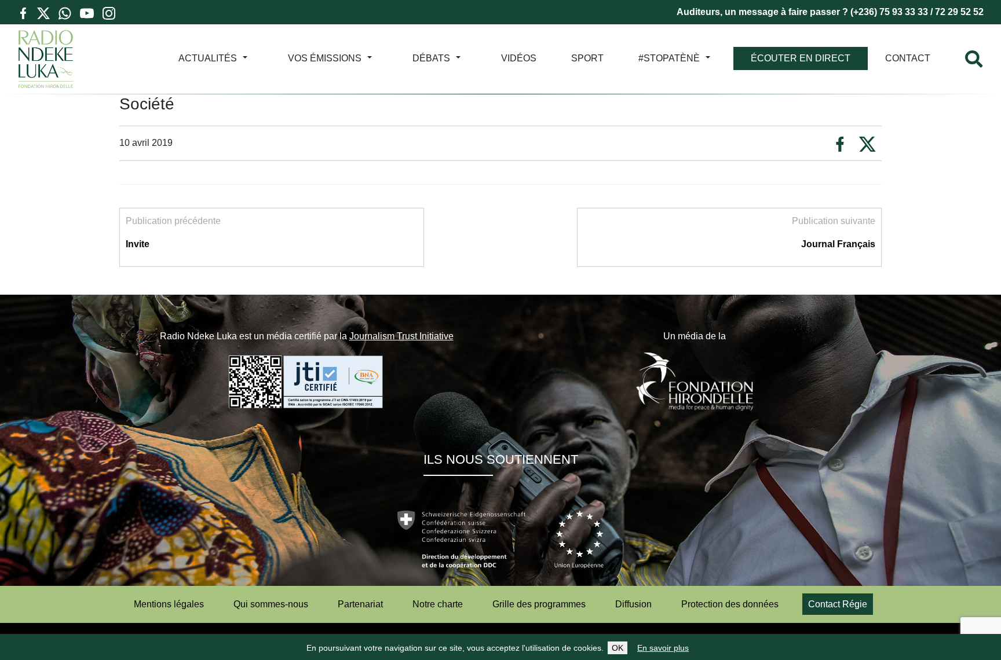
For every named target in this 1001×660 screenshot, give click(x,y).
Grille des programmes (539, 604)
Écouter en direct (800, 58)
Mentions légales (169, 604)
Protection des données (730, 604)
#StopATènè (669, 58)
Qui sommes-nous (270, 604)
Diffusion (633, 604)
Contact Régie (837, 604)
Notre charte (437, 604)
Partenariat (360, 604)
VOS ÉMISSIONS (324, 58)
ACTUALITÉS (207, 58)
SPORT (587, 58)
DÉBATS (431, 58)
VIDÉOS (518, 58)
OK (617, 647)
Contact (907, 58)
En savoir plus (663, 647)
